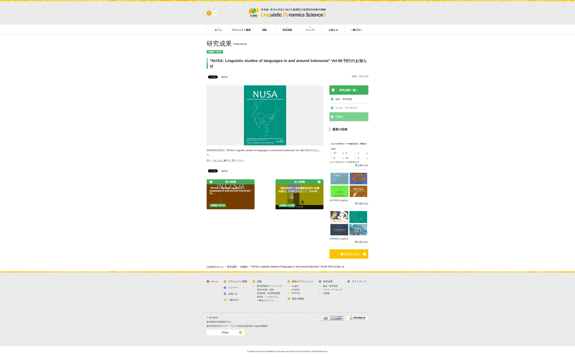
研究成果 (328, 281)
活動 (259, 281)
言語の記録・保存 (265, 289)
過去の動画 (298, 298)
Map (226, 332)
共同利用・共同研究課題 (268, 293)
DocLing (296, 293)
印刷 (225, 77)
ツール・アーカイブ (332, 289)
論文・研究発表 (330, 286)
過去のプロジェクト (302, 281)
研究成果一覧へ (348, 90)
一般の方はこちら (349, 254)
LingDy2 (296, 289)
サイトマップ (359, 281)
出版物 (326, 293)
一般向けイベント (265, 300)
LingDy (295, 286)
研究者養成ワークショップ (269, 286)
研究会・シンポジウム (267, 297)
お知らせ (233, 293)
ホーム (214, 281)
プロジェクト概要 (237, 281)
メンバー (233, 287)
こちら (219, 160)
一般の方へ (234, 300)
